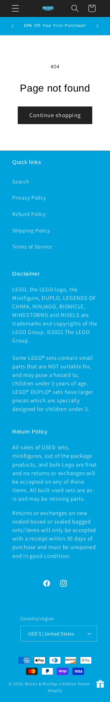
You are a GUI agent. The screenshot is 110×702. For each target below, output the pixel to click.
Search (20, 181)
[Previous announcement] (12, 26)
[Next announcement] (97, 26)
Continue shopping (55, 115)
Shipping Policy (31, 230)
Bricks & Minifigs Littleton (50, 683)
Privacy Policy (29, 197)
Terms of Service (32, 246)
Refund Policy (29, 213)
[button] (15, 8)
